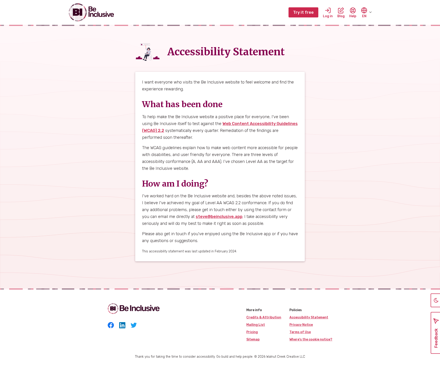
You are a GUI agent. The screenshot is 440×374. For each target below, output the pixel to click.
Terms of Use (300, 332)
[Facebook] (111, 325)
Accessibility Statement (308, 317)
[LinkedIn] (122, 325)
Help (352, 16)
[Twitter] (134, 325)
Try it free (303, 12)
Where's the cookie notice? (310, 339)
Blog (341, 16)
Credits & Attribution (263, 317)
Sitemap (253, 339)
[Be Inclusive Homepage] (92, 12)
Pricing (252, 332)
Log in (328, 16)
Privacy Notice (301, 325)
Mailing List (255, 325)
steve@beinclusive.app (219, 216)
